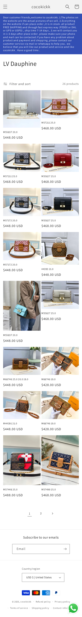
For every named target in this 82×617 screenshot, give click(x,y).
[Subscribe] (65, 549)
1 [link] (29, 513)
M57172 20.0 (10, 220)
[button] (5, 6)
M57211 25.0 (48, 122)
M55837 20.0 (10, 132)
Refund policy (43, 601)
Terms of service (19, 607)
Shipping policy (40, 607)
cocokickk (25, 601)
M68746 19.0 (48, 379)
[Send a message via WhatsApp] (73, 608)
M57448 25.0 (10, 489)
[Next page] (52, 513)
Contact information (64, 607)
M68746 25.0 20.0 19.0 (15, 379)
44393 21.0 (47, 269)
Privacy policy (62, 601)
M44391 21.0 (10, 423)
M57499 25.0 (48, 489)
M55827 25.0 (48, 176)
